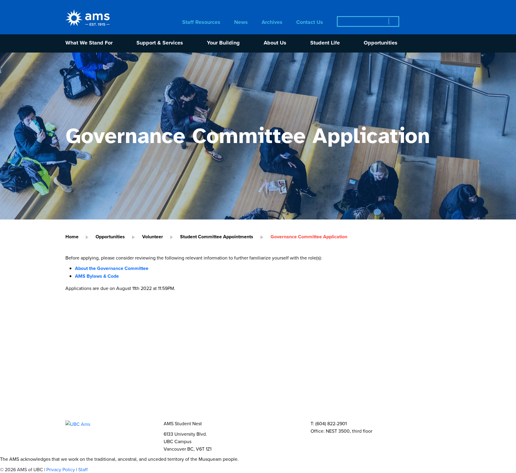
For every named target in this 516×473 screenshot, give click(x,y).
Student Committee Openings (333, 415)
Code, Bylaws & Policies (300, 390)
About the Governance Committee (111, 268)
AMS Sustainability (204, 340)
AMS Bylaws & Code (97, 276)
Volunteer (152, 236)
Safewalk (120, 353)
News (241, 22)
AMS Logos (356, 390)
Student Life (325, 43)
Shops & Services (160, 371)
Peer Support (192, 353)
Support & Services (159, 43)
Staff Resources (201, 22)
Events (78, 403)
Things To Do (209, 371)
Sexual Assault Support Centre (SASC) (303, 353)
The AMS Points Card (264, 371)
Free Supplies (87, 378)
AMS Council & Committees (190, 390)
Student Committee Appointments (216, 236)
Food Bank (83, 353)
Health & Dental (127, 359)
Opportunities (380, 43)
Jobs (153, 415)
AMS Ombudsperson (387, 353)
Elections (218, 415)
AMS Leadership (124, 390)
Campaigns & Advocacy (99, 340)
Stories (133, 403)
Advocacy (233, 353)
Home (72, 236)
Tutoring (154, 353)
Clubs (106, 403)
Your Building (223, 43)
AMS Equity (154, 340)
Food (76, 371)
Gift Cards (314, 371)
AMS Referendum (263, 415)
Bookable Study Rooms (368, 371)
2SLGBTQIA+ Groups (180, 403)
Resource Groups (180, 359)
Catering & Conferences (145, 378)
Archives (272, 22)
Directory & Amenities (213, 378)
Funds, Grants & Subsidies (102, 415)
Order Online (110, 371)
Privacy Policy (60, 469)
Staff (83, 469)
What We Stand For (89, 43)
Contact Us (309, 22)
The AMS (81, 390)
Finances (247, 390)
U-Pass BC (83, 359)
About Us (275, 43)
